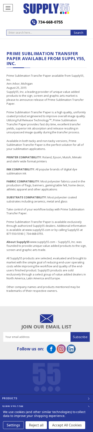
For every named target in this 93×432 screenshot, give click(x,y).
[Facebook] (51, 348)
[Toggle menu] (8, 7)
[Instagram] (61, 348)
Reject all (36, 425)
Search (78, 33)
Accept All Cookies (67, 425)
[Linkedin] (71, 348)
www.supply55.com (37, 230)
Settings (13, 425)
